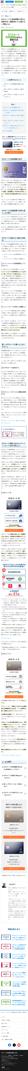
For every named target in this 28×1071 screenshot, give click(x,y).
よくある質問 (8, 131)
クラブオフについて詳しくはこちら (11, 755)
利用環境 (9, 1055)
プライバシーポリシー (5, 1061)
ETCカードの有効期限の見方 (12, 107)
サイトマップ (4, 1055)
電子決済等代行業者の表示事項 (7, 1056)
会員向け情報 (19, 1)
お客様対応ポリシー (5, 1060)
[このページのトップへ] (26, 1053)
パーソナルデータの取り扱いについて (8, 1063)
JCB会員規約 (15, 1055)
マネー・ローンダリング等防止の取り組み (9, 1058)
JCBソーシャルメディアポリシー (7, 1064)
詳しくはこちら (14, 152)
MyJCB (8, 1)
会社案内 (21, 1055)
